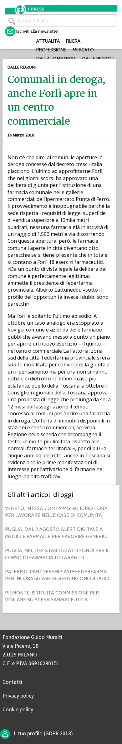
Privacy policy (18, 695)
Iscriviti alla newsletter (37, 31)
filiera (73, 41)
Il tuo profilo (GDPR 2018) (43, 733)
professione (51, 50)
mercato (83, 50)
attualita (48, 41)
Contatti (12, 682)
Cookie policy (18, 709)
